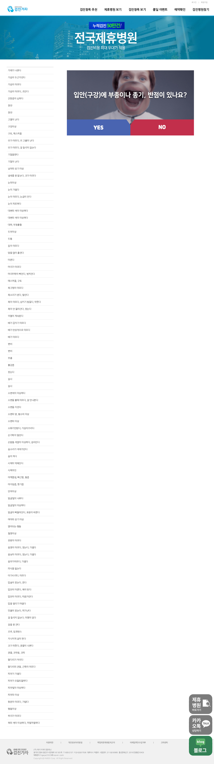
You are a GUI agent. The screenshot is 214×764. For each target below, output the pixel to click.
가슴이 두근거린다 (16, 77)
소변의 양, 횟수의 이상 (18, 414)
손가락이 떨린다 (15, 435)
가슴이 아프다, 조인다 (18, 91)
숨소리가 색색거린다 (17, 449)
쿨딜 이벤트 (160, 9)
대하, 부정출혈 (15, 225)
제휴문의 (36, 755)
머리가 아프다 (14, 267)
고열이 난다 (13, 119)
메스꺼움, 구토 (15, 281)
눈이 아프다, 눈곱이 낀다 (19, 197)
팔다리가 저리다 (15, 660)
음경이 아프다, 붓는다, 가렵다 (22, 547)
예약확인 (179, 9)
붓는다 (11, 372)
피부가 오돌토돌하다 (17, 681)
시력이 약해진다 (15, 463)
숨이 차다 (12, 456)
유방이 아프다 (14, 540)
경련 (10, 105)
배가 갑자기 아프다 (17, 323)
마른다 (11, 260)
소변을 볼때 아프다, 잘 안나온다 (23, 400)
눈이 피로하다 (14, 204)
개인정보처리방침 (75, 743)
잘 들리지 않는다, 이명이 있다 (22, 618)
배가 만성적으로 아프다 (19, 330)
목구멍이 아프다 (15, 288)
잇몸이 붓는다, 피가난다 (19, 610)
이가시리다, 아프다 (17, 575)
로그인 (194, 2)
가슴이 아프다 (14, 84)
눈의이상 (12, 183)
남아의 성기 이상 (16, 169)
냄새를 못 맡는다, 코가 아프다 (22, 176)
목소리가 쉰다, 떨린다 (18, 295)
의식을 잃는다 (14, 568)
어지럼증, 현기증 (16, 484)
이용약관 (49, 743)
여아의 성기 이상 (16, 519)
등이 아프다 (13, 246)
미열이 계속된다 (15, 316)
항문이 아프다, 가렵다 (18, 702)
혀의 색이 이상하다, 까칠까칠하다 (23, 723)
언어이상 (12, 491)
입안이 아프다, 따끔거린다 (20, 596)
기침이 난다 (13, 162)
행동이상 (12, 709)
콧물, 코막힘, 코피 (16, 653)
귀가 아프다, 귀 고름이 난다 (21, 140)
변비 (10, 344)
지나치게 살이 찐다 (17, 639)
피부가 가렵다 (14, 674)
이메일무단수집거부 (138, 743)
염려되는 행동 (14, 526)
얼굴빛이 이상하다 (16, 505)
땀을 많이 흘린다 (16, 253)
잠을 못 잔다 (14, 625)
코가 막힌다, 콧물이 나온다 (20, 646)
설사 (10, 379)
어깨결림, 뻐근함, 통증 (18, 477)
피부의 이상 (13, 695)
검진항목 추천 (88, 9)
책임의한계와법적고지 (106, 743)
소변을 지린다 (14, 407)
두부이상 (12, 232)
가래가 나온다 (14, 70)
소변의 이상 (13, 421)
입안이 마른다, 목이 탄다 (19, 589)
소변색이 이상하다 (16, 393)
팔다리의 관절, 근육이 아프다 (21, 667)
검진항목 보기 (137, 9)
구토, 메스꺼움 (15, 133)
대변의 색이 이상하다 (18, 211)
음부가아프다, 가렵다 (18, 561)
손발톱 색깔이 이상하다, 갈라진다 (23, 442)
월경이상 (12, 533)
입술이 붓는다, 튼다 (17, 582)
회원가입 (204, 2)
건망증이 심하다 (15, 98)
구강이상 (12, 126)
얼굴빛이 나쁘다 (15, 498)
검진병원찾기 (200, 9)
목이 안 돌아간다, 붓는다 (19, 309)
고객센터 (164, 743)
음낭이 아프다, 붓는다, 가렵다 (22, 554)
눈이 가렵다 (13, 190)
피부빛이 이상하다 (16, 688)
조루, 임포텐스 (15, 632)
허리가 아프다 (14, 716)
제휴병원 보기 (113, 9)
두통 (10, 239)
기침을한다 (13, 155)
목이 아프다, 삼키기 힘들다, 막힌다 (24, 302)
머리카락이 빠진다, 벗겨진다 (21, 274)
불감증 (11, 365)
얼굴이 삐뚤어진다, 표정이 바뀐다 (23, 512)
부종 (10, 358)
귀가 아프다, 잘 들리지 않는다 (22, 147)
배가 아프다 (13, 337)
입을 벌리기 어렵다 (17, 603)
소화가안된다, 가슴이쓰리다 (21, 428)
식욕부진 (12, 470)
